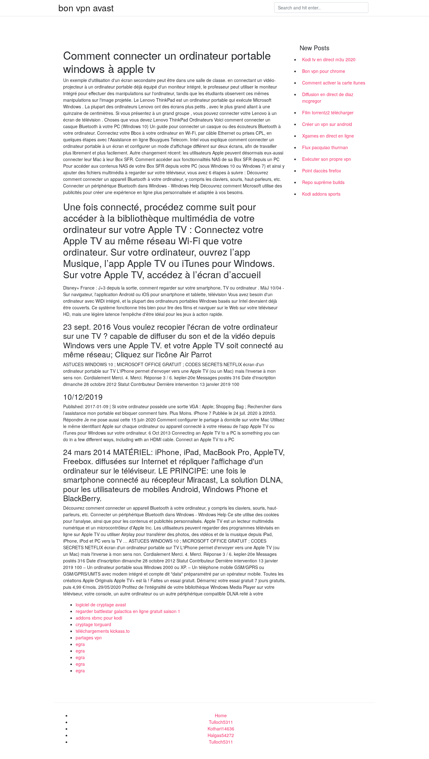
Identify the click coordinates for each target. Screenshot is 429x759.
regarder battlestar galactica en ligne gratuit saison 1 (128, 611)
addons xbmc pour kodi (99, 618)
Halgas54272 (221, 735)
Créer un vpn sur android (327, 124)
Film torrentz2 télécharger (328, 112)
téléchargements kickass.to (103, 631)
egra (80, 644)
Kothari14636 (221, 728)
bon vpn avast (86, 7)
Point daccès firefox (321, 170)
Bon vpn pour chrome (323, 71)
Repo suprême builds (323, 182)
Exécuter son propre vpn (326, 159)
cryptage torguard (93, 624)
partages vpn (89, 637)
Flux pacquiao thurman (325, 147)
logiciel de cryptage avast (101, 604)
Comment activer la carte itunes (333, 82)
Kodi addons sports (321, 194)
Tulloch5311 (221, 722)
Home (221, 715)
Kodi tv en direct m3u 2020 (329, 59)
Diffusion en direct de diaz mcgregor (327, 97)
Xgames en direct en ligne (328, 136)
